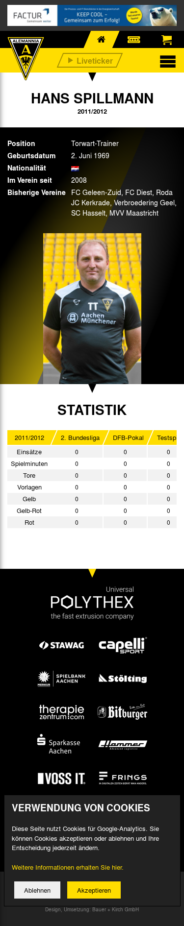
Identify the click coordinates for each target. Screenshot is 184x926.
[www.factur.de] (92, 15)
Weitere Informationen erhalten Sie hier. (68, 867)
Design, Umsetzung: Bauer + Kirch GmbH (92, 909)
